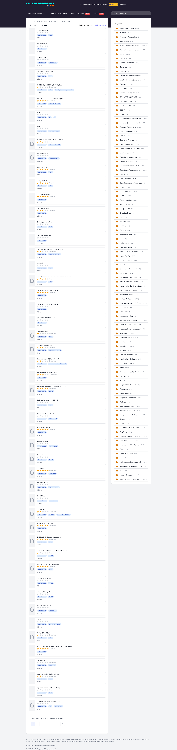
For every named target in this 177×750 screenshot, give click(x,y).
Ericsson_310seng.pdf (44, 578)
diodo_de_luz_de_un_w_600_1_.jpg (48, 400)
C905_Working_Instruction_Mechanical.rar (50, 249)
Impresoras (124, 273)
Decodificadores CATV (128, 179)
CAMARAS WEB (126, 101)
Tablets (122, 423)
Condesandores (125, 153)
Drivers (122, 187)
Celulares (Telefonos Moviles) (46, 21)
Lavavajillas (124, 307)
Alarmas (123, 33)
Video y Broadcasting (127, 475)
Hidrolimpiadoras (126, 247)
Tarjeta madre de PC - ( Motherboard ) (131, 428)
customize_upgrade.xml (44, 345)
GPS (121, 239)
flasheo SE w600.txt (43, 633)
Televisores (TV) (126, 441)
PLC (121, 380)
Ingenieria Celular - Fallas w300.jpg (48, 674)
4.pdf (38, 112)
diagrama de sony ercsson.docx (47, 373)
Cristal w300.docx (42, 332)
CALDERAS (124, 88)
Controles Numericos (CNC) (130, 166)
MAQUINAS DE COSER (128, 325)
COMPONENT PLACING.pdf (46, 318)
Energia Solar (125, 209)
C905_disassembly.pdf (44, 236)
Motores (123, 350)
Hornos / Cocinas (126, 260)
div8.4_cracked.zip (42, 441)
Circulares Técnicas (127, 140)
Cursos (122, 174)
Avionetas (123, 58)
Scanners (123, 419)
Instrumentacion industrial (129, 282)
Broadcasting (124, 71)
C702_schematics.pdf (43, 195)
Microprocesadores (127, 337)
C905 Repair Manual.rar (44, 222)
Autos (122, 54)
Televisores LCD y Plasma (129, 445)
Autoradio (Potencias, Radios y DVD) (130, 50)
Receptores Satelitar (127, 410)
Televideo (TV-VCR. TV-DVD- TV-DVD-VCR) (131, 436)
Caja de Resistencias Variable (130, 76)
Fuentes (123, 230)
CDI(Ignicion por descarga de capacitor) (131, 118)
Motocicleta (124, 346)
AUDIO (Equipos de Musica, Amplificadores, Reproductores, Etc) (130, 45)
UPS (121, 458)
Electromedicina (126, 200)
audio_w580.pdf (42, 181)
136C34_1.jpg (41, 58)
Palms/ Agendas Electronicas (130, 372)
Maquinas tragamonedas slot (130, 329)
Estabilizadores (125, 213)
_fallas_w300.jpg (42, 30)
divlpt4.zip (40, 455)
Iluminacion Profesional (128, 269)
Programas (124, 389)
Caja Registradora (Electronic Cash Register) (131, 80)
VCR (121, 471)
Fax (121, 217)
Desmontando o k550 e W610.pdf (48, 359)
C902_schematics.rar (43, 208)
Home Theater (125, 256)
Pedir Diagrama (80, 13)
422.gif (39, 126)
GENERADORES (126, 234)
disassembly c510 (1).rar (44, 427)
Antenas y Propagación (128, 37)
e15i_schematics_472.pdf (45, 523)
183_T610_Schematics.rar (45, 71)
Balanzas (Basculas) (127, 63)
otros (122, 368)
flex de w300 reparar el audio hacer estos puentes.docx (54, 647)
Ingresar (123, 4)
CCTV (122, 114)
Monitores (123, 342)
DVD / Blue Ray (125, 191)
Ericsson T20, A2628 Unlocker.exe (48, 564)
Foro (98, 13)
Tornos (122, 449)
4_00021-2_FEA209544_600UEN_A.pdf (49, 99)
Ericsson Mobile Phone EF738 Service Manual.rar (52, 551)
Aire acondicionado (127, 28)
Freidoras (123, 226)
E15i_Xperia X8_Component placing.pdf (49, 537)
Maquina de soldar (126, 316)
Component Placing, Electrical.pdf (47, 290)
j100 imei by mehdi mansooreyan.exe (48, 701)
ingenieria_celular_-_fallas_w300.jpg (48, 688)
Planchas (123, 376)
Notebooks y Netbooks (128, 359)
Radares (123, 402)
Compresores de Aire (128, 144)
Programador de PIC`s (128, 385)
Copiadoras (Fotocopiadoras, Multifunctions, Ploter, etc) (130, 170)
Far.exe (39, 619)
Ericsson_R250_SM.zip (44, 606)
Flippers (123, 222)
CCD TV (123, 110)
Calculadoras (124, 84)
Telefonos (123, 432)
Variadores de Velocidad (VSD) (131, 466)
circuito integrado (126, 131)
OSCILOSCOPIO (126, 363)
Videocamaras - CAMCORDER (130, 479)
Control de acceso (126, 161)
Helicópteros (124, 243)
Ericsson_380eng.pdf (43, 592)
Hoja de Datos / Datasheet (129, 252)
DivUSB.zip (40, 469)
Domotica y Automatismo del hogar (131, 183)
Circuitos (123, 136)
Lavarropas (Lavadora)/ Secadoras (130, 303)
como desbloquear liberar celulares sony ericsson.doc (54, 277)
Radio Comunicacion (127, 406)
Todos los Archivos (86, 25)
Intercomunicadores (127, 295)
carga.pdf (40, 263)
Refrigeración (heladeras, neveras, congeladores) (130, 415)
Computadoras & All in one (130, 149)
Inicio (30, 21)
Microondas (124, 333)
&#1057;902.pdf (42, 44)
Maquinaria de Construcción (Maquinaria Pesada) (131, 320)
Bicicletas (123, 67)
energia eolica (125, 204)
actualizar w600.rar (43, 153)
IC (120, 264)
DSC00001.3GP (42, 510)
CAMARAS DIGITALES (128, 97)
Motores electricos (127, 355)
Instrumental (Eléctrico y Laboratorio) (131, 286)
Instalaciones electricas (128, 277)
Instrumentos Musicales (128, 290)
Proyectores (124, 393)
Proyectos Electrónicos (128, 398)
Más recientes (100, 25)
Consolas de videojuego (128, 157)
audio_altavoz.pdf (42, 167)
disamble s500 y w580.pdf (45, 414)
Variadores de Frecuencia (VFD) (131, 462)
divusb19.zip (41, 496)
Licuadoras (124, 312)
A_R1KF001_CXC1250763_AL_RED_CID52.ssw (52, 140)
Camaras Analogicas (127, 93)
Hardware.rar (41, 660)
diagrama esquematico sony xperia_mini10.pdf (51, 386)
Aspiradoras (124, 41)
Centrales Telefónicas (128, 127)
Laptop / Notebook (126, 299)
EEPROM (123, 196)
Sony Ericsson (65, 21)
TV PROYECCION (126, 453)
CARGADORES (125, 106)
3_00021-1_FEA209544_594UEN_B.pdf (49, 85)
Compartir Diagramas (58, 13)
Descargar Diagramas (36, 13)
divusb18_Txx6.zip (42, 482)
